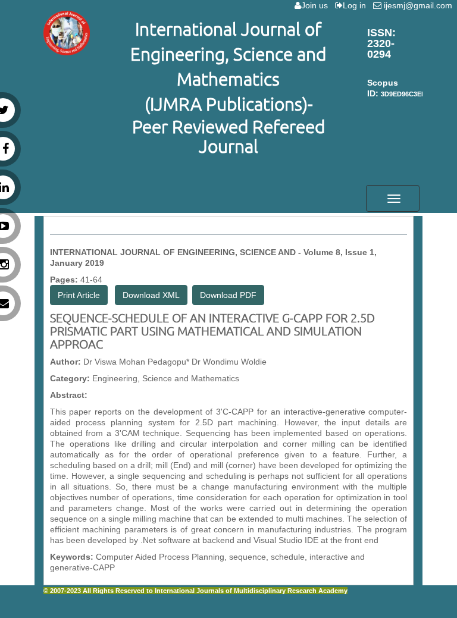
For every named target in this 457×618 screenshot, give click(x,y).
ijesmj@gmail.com (419, 5)
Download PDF (228, 295)
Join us (317, 5)
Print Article (79, 295)
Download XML (151, 295)
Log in (357, 5)
